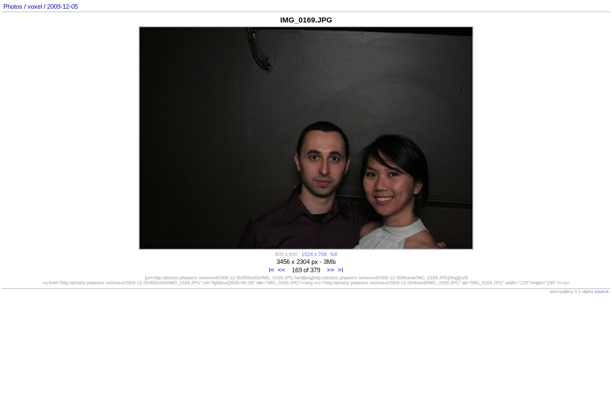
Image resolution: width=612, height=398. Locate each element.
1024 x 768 (314, 254)
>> (330, 270)
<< (281, 270)
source (602, 291)
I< (271, 270)
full (334, 254)
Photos (12, 6)
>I (340, 270)
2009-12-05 (62, 6)
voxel (34, 6)
